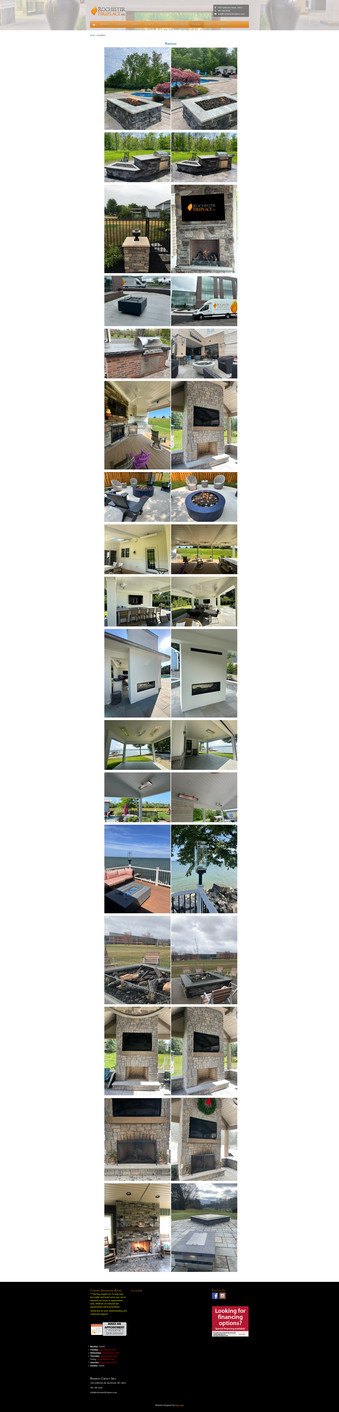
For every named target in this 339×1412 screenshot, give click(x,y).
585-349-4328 (224, 11)
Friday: (104, 1358)
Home (92, 35)
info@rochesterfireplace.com (231, 14)
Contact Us (222, 24)
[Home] (94, 24)
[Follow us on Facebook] (215, 1295)
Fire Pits (163, 24)
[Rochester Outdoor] (120, 10)
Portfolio (196, 24)
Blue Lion (179, 1405)
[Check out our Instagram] (222, 1295)
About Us (105, 24)
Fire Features (180, 24)
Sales (209, 24)
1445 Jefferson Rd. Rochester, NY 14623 (108, 1383)
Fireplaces (120, 24)
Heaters (135, 24)
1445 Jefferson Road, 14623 (230, 8)
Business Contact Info (103, 1378)
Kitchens (149, 24)
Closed (97, 1346)
